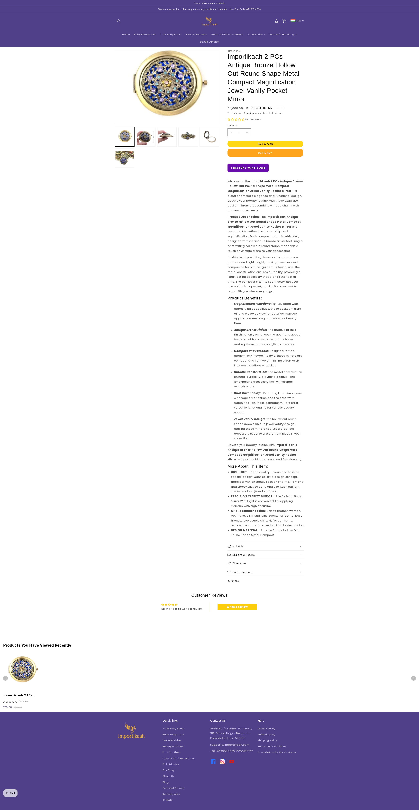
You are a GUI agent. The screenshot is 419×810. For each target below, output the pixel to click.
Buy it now (265, 153)
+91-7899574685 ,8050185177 (231, 751)
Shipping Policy (267, 740)
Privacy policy (266, 728)
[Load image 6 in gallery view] (125, 158)
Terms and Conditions (272, 746)
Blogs (166, 782)
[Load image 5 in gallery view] (209, 137)
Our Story (169, 770)
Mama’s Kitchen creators (179, 758)
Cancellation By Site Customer (277, 752)
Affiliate (168, 800)
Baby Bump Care (173, 734)
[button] (119, 21)
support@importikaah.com (229, 745)
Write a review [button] (237, 607)
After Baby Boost (173, 728)
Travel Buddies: (172, 740)
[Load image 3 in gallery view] (167, 137)
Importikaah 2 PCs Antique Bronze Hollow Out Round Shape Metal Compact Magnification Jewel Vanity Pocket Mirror (21, 695)
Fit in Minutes (171, 764)
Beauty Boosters (173, 746)
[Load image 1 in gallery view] (125, 137)
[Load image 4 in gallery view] (188, 137)
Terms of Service (173, 788)
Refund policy (171, 794)
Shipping (249, 113)
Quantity (233, 125)
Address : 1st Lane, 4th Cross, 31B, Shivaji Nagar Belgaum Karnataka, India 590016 (231, 733)
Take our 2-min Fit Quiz (248, 168)
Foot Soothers (172, 752)
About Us (168, 776)
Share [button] (235, 581)
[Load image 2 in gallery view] (146, 137)
